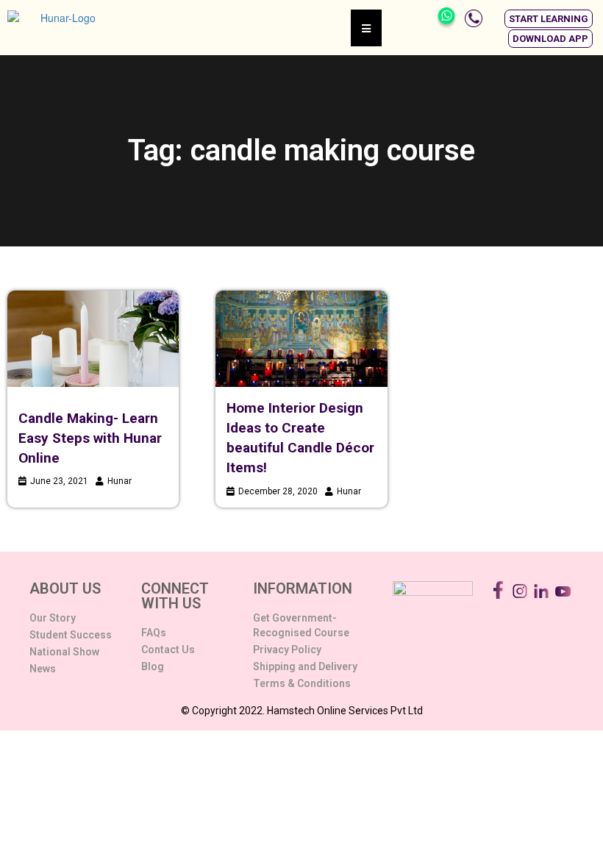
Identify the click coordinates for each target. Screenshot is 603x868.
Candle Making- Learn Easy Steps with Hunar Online (90, 438)
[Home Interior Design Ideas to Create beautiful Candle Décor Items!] (301, 339)
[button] (548, 19)
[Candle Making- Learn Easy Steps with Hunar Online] (93, 339)
